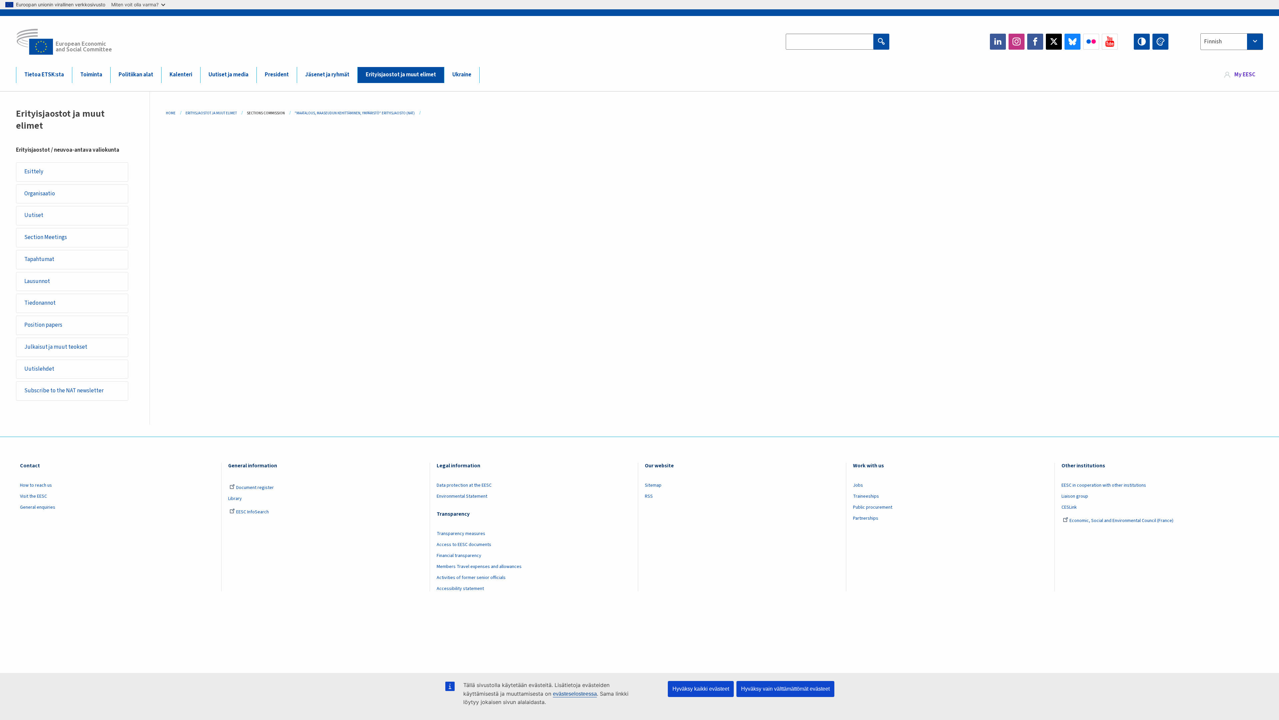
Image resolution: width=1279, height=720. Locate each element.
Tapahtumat (39, 259)
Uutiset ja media (228, 75)
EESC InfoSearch (252, 512)
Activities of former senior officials (471, 577)
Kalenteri (181, 75)
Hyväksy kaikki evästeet (700, 689)
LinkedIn (998, 42)
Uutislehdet (39, 369)
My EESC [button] (1244, 75)
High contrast (1142, 42)
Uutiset (33, 215)
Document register (255, 487)
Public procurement (872, 507)
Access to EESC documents (464, 544)
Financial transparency (459, 555)
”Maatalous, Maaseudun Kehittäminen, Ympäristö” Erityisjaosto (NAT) (355, 113)
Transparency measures (461, 533)
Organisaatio (39, 194)
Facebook (1035, 42)
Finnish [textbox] (1213, 42)
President (277, 75)
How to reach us (36, 485)
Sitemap (653, 485)
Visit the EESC (33, 496)
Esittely (33, 172)
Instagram (1017, 42)
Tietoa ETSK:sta (44, 75)
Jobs (858, 485)
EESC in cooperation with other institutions (1104, 485)
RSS (649, 496)
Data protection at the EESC (464, 485)
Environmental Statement (462, 496)
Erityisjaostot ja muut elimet (401, 75)
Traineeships (866, 496)
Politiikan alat (136, 75)
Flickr (1091, 42)
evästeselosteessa (575, 694)
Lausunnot (37, 281)
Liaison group (1075, 496)
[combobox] (1231, 41)
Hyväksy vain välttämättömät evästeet (785, 689)
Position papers (43, 325)
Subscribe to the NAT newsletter (64, 391)
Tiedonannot (40, 303)
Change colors (1160, 42)
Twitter (1054, 42)
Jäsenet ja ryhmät (327, 75)
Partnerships (865, 518)
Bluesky (1072, 42)
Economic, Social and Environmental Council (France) (1121, 520)
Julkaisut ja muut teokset (55, 347)
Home (171, 113)
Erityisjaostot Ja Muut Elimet (211, 113)
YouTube (1110, 42)
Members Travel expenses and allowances (479, 566)
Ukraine (461, 75)
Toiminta (91, 75)
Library (235, 498)
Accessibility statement (460, 588)
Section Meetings (45, 237)
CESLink (1069, 507)
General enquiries (37, 507)
